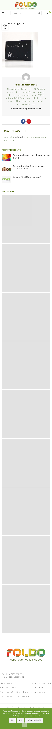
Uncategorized (38, 692)
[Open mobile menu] (3, 13)
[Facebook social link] (23, 121)
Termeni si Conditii (9, 687)
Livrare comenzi (8, 683)
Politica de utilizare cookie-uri (15, 696)
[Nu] (24, 724)
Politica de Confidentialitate (14, 692)
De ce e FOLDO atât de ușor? (27, 177)
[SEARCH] (39, 13)
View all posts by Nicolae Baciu (26, 109)
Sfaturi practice (38, 687)
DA (12, 720)
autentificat (20, 137)
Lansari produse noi (40, 683)
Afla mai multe (34, 720)
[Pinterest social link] (28, 121)
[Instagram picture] (26, 219)
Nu (20, 720)
